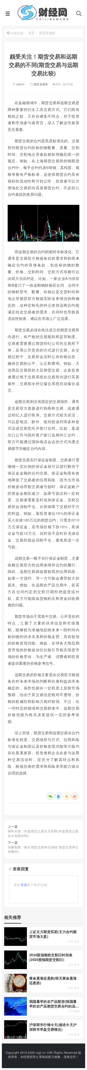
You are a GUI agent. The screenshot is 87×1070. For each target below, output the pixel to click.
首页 (31, 32)
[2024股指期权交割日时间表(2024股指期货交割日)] (15, 967)
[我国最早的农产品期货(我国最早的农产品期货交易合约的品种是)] (15, 1014)
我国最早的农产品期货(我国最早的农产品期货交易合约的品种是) (54, 1003)
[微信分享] (50, 796)
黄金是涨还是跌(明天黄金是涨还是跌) (53, 980)
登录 (23, 884)
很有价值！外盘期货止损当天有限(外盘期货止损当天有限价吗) (43, 833)
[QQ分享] (58, 796)
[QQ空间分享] (66, 796)
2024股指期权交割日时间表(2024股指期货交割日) (50, 957)
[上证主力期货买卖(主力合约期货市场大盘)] (15, 944)
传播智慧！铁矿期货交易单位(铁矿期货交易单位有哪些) (43, 849)
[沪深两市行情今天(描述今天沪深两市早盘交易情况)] (15, 1037)
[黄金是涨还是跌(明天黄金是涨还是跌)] (15, 991)
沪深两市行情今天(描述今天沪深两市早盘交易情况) (53, 1027)
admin (20, 84)
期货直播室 (41, 84)
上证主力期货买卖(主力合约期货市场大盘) (53, 934)
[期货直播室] (43, 18)
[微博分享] (74, 796)
